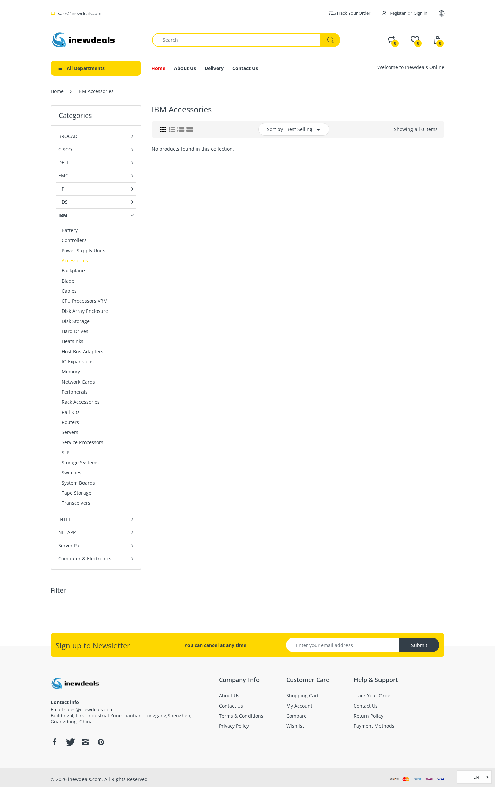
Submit (419, 645)
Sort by (275, 129)
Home (57, 91)
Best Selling (299, 129)
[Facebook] (54, 741)
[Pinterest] (100, 741)
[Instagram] (85, 741)
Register (398, 13)
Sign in (420, 13)
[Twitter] (69, 741)
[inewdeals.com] (84, 39)
